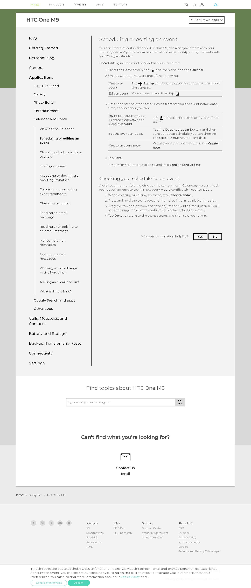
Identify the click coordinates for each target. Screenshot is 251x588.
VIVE (89, 546)
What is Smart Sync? (56, 291)
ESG (181, 528)
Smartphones (95, 532)
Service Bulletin (152, 537)
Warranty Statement (155, 532)
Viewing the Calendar (57, 129)
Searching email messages (53, 256)
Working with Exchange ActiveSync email (58, 270)
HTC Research (123, 532)
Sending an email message (53, 215)
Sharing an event (53, 166)
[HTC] (35, 5)
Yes (200, 236)
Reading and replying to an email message (59, 229)
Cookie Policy (130, 577)
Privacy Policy (187, 537)
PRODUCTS (56, 4)
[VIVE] (216, 5)
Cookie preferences (49, 582)
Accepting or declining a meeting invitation (59, 178)
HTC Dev (119, 528)
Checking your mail (55, 203)
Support (35, 495)
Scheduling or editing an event (59, 141)
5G (88, 528)
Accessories (93, 542)
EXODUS (92, 537)
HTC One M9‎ (56, 495)
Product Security (189, 542)
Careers (183, 546)
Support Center (152, 528)
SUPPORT (120, 4)
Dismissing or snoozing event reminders (58, 192)
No (215, 236)
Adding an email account (60, 282)
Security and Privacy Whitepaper (199, 551)
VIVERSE (80, 4)
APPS (100, 4)
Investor (184, 532)
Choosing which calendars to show (60, 154)
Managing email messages (52, 243)
